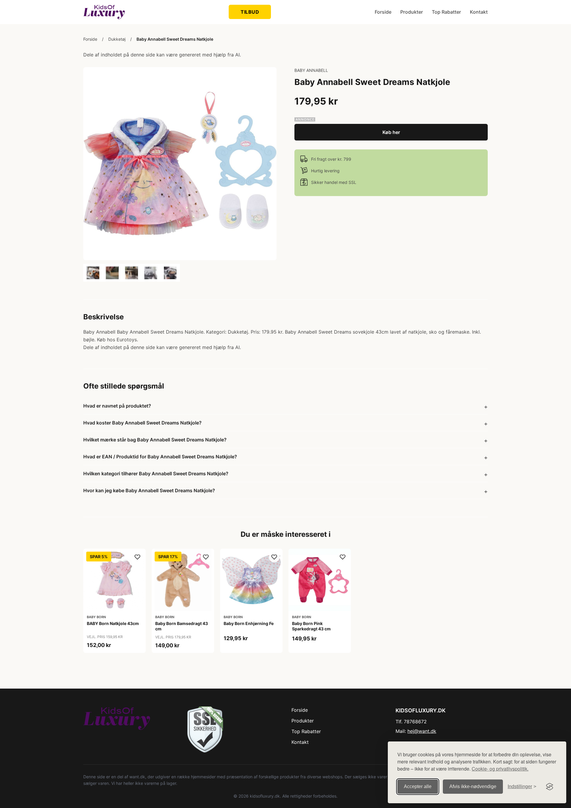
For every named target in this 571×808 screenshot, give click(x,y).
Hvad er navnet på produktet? (117, 406)
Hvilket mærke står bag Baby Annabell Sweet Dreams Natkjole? (155, 440)
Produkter (411, 12)
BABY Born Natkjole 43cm (113, 623)
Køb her (391, 132)
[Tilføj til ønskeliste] (137, 557)
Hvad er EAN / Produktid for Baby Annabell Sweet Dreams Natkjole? (160, 457)
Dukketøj (117, 39)
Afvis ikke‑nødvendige (472, 786)
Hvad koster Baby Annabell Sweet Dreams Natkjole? (142, 423)
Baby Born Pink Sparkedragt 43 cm (311, 626)
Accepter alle (418, 786)
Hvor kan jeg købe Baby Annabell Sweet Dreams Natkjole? (149, 490)
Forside (383, 12)
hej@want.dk (421, 731)
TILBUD (250, 12)
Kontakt (479, 12)
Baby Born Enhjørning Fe (249, 623)
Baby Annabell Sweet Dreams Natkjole (175, 39)
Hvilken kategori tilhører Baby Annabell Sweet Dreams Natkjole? (155, 473)
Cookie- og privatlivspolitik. (500, 768)
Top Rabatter (446, 12)
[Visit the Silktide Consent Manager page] (549, 786)
